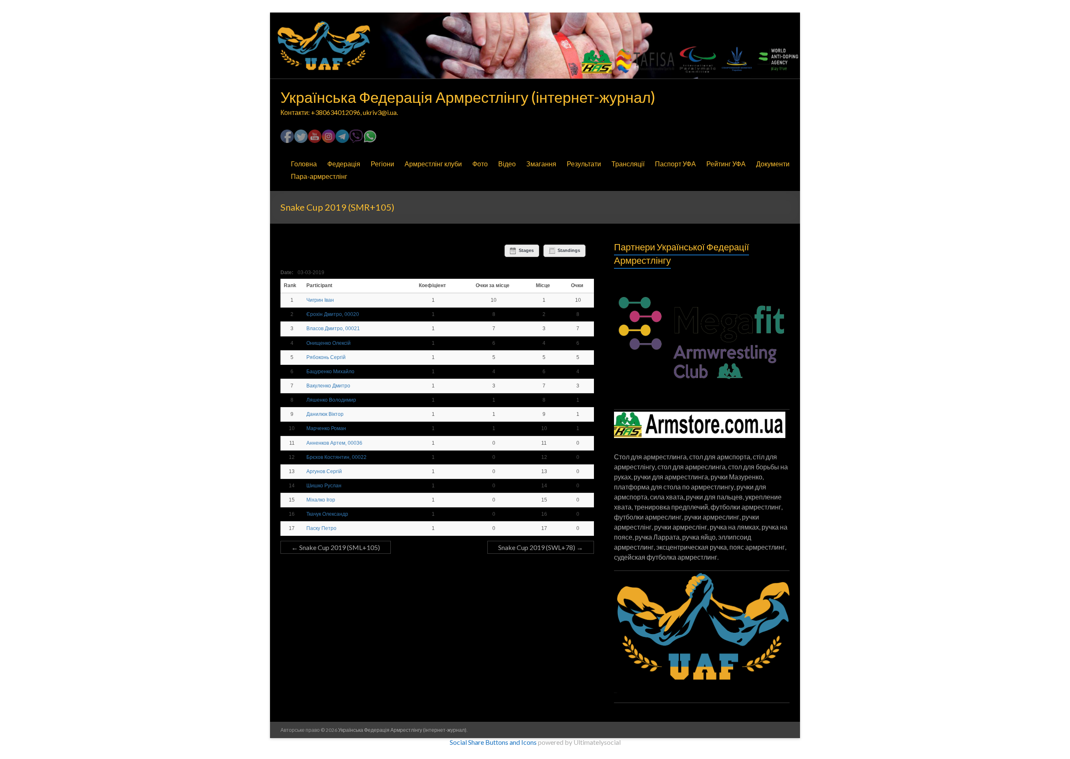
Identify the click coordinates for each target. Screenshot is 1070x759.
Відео (507, 164)
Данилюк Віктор (325, 414)
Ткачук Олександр (327, 514)
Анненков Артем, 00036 (334, 443)
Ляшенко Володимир (331, 400)
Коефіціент (432, 285)
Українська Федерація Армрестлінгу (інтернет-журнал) (467, 97)
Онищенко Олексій (328, 343)
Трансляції (628, 164)
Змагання (541, 164)
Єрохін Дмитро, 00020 (332, 314)
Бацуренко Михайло (330, 371)
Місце (543, 285)
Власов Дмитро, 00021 (333, 328)
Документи (773, 164)
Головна (304, 164)
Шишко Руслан (323, 486)
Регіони (382, 164)
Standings (569, 250)
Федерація (343, 164)
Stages (526, 250)
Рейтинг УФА (726, 164)
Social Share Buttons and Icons (493, 742)
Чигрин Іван (320, 300)
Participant (320, 285)
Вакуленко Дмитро (328, 386)
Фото (480, 164)
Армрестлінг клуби (433, 164)
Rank (291, 285)
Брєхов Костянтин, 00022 (336, 457)
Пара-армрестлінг (319, 176)
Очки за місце (493, 285)
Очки (577, 285)
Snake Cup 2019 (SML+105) (335, 547)
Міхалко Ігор (320, 500)
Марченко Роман (326, 428)
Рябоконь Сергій (326, 357)
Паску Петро (321, 528)
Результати (584, 164)
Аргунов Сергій (324, 471)
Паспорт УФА (675, 164)
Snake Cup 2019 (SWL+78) (540, 547)
